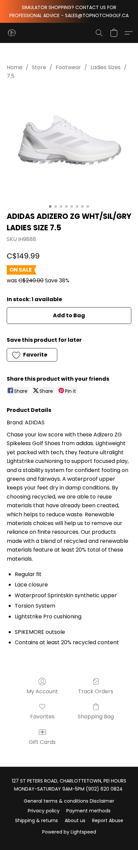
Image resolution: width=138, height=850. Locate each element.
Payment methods (88, 810)
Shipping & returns (36, 820)
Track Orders (95, 691)
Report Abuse (107, 820)
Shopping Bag (96, 716)
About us (75, 820)
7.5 (10, 76)
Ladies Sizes (105, 67)
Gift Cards (42, 742)
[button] (12, 33)
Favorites (42, 716)
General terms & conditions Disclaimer (69, 801)
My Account (42, 691)
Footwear (68, 67)
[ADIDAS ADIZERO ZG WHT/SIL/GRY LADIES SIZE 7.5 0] (69, 144)
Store (39, 67)
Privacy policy (44, 810)
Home (14, 67)
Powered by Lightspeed (69, 832)
